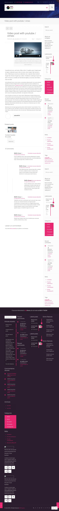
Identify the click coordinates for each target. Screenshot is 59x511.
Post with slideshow (10, 364)
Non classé (49, 87)
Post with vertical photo (9, 335)
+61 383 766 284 (18, 2)
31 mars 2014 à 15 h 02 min (29, 181)
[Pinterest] (52, 2)
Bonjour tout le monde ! (50, 113)
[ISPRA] (10, 7)
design (50, 158)
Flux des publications (49, 140)
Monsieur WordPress (11, 373)
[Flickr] (50, 2)
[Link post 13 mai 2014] (1, 505)
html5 (46, 161)
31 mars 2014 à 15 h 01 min (24, 167)
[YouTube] (48, 2)
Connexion (49, 137)
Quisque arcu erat (19, 85)
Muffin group (22, 507)
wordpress (46, 163)
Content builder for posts (10, 136)
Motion (48, 84)
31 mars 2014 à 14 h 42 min (19, 154)
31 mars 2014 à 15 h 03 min (19, 198)
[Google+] (42, 2)
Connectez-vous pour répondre (34, 153)
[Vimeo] (46, 2)
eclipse (46, 302)
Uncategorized (50, 92)
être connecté (13, 228)
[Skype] (38, 2)
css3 (47, 158)
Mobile (48, 82)
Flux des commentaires (50, 144)
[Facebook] (40, 2)
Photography (49, 89)
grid (52, 302)
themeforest (51, 161)
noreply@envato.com (28, 2)
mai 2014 (9, 408)
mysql (48, 161)
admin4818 (16, 38)
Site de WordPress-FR (50, 148)
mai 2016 (9, 405)
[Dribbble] (53, 2)
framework (49, 302)
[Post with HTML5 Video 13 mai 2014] (57, 505)
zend (49, 163)
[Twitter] (44, 2)
